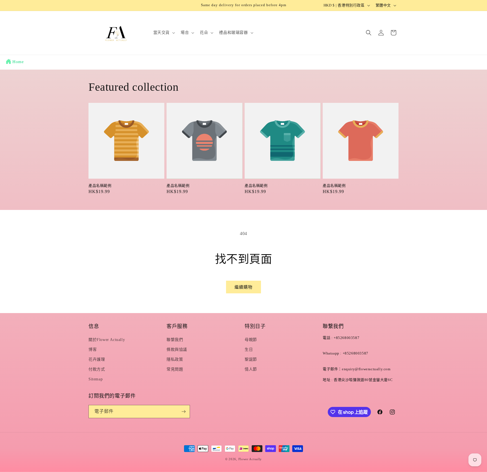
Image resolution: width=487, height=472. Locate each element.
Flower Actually (250, 459)
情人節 (251, 369)
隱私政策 (175, 359)
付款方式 (96, 369)
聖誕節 (251, 359)
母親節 (251, 340)
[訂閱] (183, 411)
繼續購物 (243, 287)
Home (18, 61)
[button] (163, 33)
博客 (92, 349)
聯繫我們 (175, 340)
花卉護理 (96, 359)
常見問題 (175, 369)
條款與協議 (177, 349)
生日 (249, 349)
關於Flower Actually (106, 340)
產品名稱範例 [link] (100, 185)
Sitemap (95, 379)
